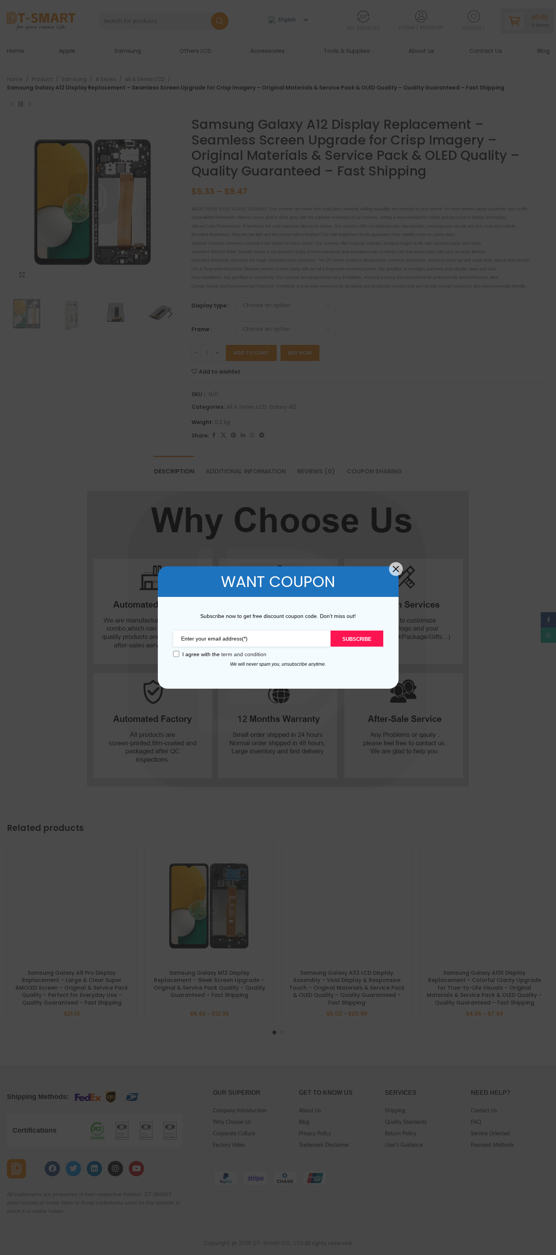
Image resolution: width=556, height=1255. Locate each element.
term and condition (243, 654)
